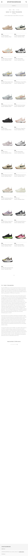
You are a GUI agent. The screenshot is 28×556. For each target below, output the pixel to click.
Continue (3, 554)
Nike (13, 9)
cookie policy (21, 551)
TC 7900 (17, 9)
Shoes (10, 9)
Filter (14, 5)
